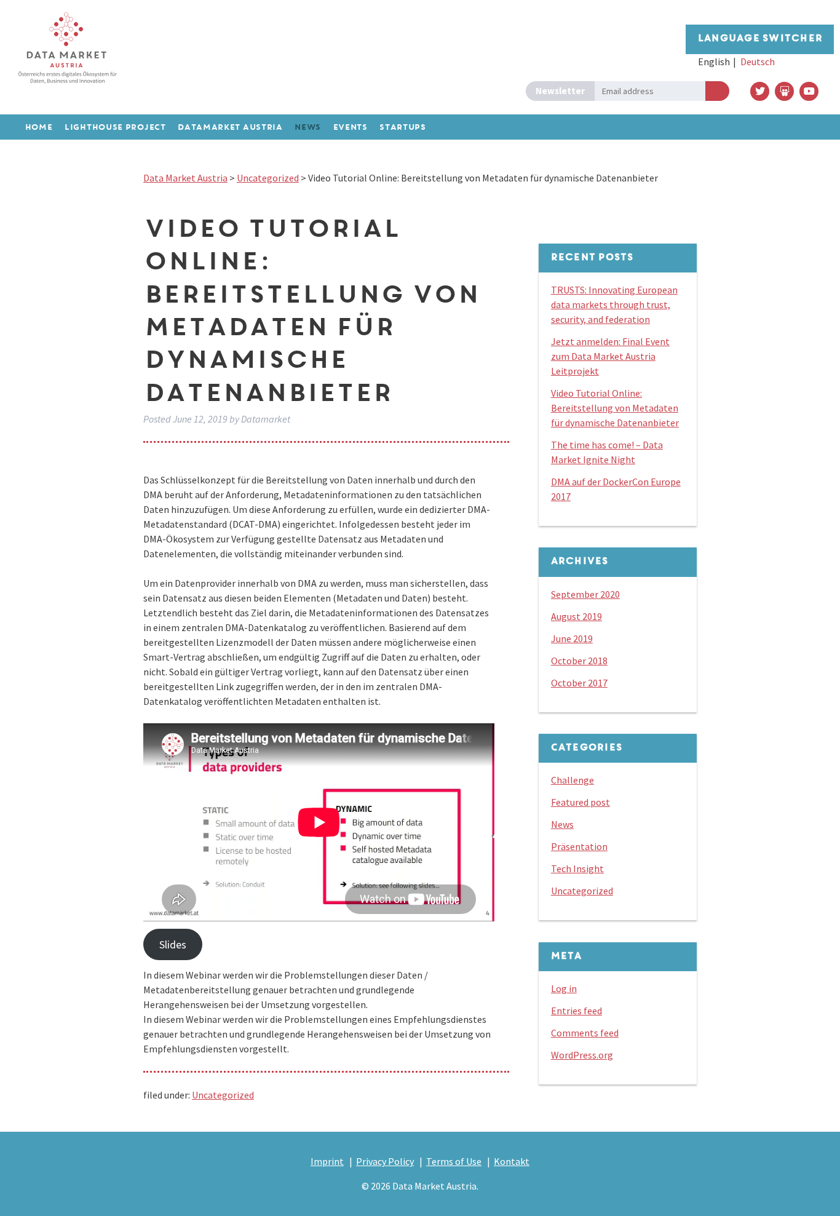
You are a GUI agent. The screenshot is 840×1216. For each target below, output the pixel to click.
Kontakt (511, 1161)
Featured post (580, 802)
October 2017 (579, 683)
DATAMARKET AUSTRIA (229, 128)
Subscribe (717, 91)
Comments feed (585, 1033)
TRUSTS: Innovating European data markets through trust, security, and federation (614, 304)
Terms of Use (453, 1161)
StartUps (402, 128)
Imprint (327, 1161)
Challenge (572, 780)
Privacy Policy (385, 1161)
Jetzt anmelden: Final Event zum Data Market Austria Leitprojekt (610, 356)
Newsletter (560, 91)
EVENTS (350, 128)
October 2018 (579, 660)
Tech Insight (577, 868)
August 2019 (576, 616)
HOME (38, 128)
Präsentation (579, 846)
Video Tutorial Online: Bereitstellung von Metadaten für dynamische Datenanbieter (615, 408)
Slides (172, 944)
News (562, 824)
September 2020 (585, 594)
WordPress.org (582, 1055)
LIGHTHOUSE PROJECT (114, 128)
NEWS (307, 128)
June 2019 (572, 638)
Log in (564, 988)
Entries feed (576, 1010)
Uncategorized (223, 1095)
